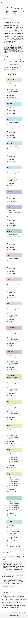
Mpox (8, 303)
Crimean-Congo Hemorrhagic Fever (12, 376)
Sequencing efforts (13, 83)
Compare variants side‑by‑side (13, 92)
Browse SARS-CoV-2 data (13, 537)
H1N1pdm (10, 143)
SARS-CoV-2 (10, 79)
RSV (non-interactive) (14, 531)
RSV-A (8, 255)
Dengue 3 (10, 450)
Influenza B (10, 191)
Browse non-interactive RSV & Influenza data (14, 545)
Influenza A (10, 104)
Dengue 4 (10, 474)
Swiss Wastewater (12, 522)
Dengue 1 (10, 401)
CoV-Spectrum (12, 97)
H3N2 (8, 167)
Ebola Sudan (10, 327)
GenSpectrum (12, 615)
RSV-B (8, 279)
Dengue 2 (10, 425)
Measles (9, 498)
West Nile (9, 231)
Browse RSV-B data (13, 543)
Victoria (9, 207)
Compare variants (13, 87)
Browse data (12, 113)
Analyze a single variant (14, 85)
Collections (11, 95)
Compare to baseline (14, 89)
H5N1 (8, 119)
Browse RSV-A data (13, 541)
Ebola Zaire (10, 351)
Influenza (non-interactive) (12, 534)
